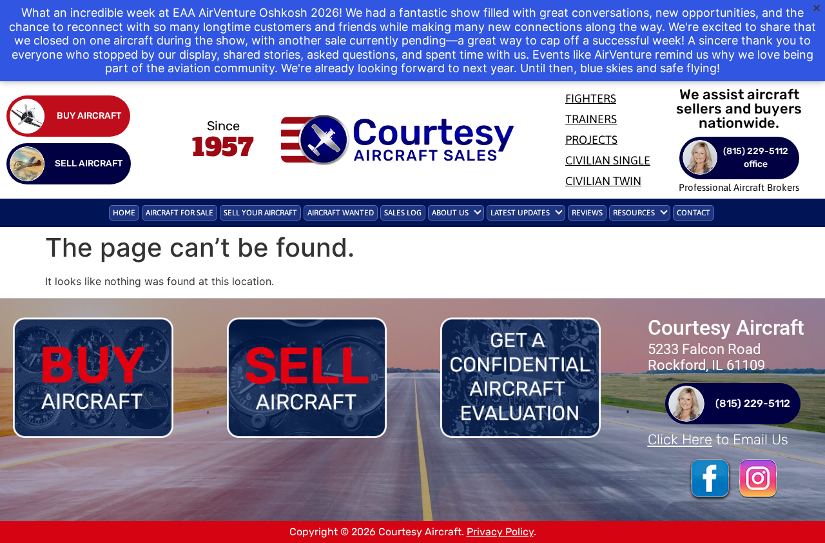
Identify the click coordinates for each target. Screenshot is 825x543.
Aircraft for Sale (179, 212)
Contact (693, 212)
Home (124, 212)
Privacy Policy (500, 532)
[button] (456, 213)
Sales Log (403, 212)
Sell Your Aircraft (260, 212)
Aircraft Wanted (340, 212)
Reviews (587, 212)
